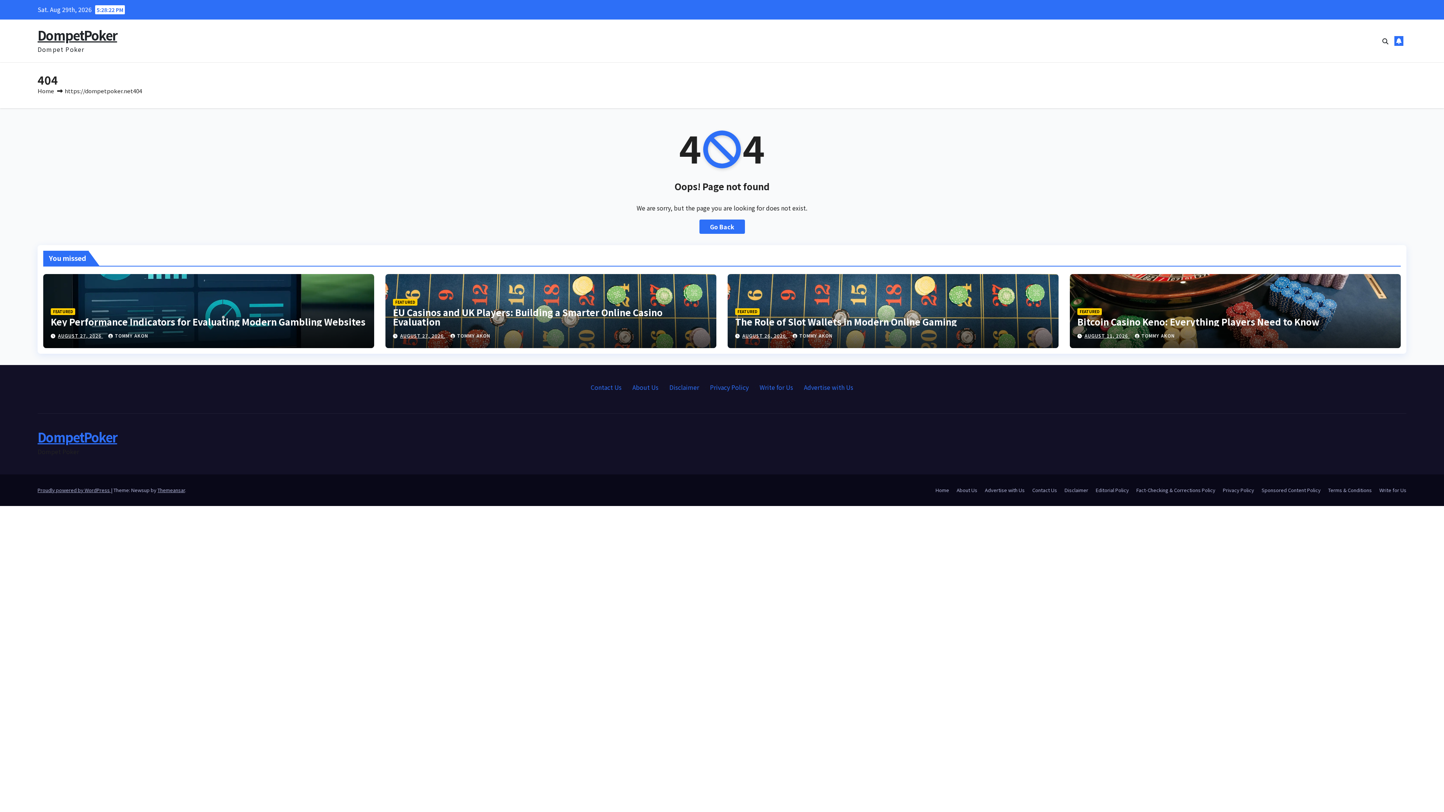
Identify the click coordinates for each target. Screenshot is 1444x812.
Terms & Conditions (1350, 490)
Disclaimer (684, 387)
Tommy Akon (131, 335)
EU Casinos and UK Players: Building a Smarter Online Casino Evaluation (528, 317)
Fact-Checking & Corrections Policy (1175, 490)
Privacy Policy (729, 387)
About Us (645, 387)
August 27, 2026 (80, 335)
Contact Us (606, 387)
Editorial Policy (1112, 490)
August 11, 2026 (1107, 335)
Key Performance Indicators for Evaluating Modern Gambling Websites (208, 321)
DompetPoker (77, 35)
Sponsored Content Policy (1291, 490)
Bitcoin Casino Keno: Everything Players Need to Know (1198, 321)
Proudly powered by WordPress (74, 490)
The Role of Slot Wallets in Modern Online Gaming (846, 321)
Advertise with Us (828, 387)
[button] (1385, 40)
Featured (63, 311)
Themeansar (171, 490)
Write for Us (776, 387)
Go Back (722, 226)
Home (46, 91)
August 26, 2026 (764, 335)
